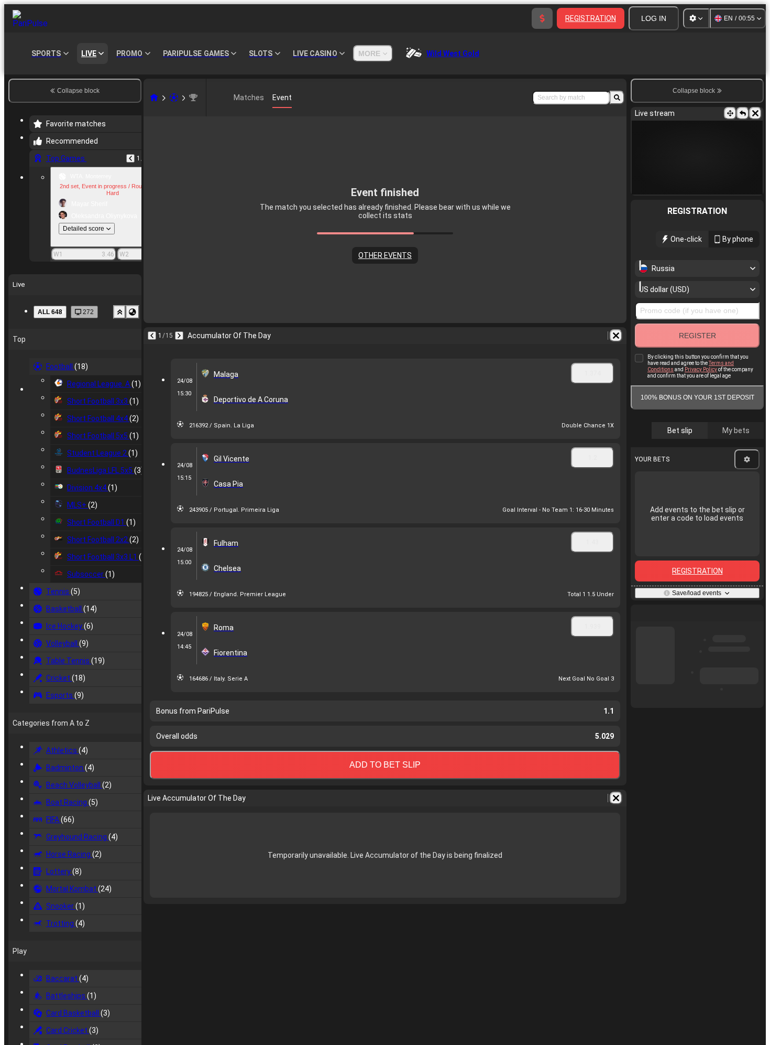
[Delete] (616, 335)
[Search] (617, 97)
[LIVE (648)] (154, 97)
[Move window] (730, 113)
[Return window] (742, 113)
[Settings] (696, 18)
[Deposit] (542, 18)
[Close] (755, 113)
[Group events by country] (132, 312)
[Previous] (130, 158)
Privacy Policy (701, 369)
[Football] (174, 97)
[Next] (179, 335)
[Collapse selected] (119, 312)
